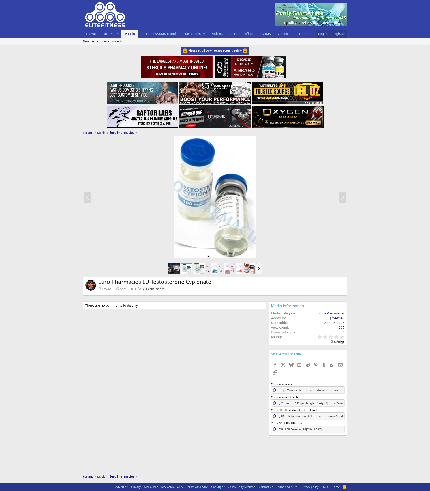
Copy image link (281, 384)
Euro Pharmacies (332, 313)
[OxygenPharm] (288, 115)
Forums (108, 33)
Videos (282, 33)
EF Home (301, 33)
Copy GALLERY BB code (286, 423)
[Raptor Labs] (142, 115)
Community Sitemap (241, 487)
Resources (193, 33)
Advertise (121, 487)
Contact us (266, 487)
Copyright (218, 487)
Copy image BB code (284, 397)
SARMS (265, 33)
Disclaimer (151, 487)
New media (90, 41)
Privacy (136, 487)
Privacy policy (310, 487)
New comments (112, 41)
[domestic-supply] (142, 91)
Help (325, 487)
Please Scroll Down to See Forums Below (215, 50)
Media (129, 33)
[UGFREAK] (215, 115)
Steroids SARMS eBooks (160, 33)
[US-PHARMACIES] (215, 91)
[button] (118, 34)
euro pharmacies (153, 289)
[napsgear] (177, 66)
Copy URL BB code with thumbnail (294, 410)
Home (91, 33)
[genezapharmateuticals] (250, 66)
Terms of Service (197, 487)
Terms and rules (286, 487)
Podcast (217, 33)
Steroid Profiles (241, 33)
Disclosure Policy (172, 487)
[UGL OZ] (287, 91)
